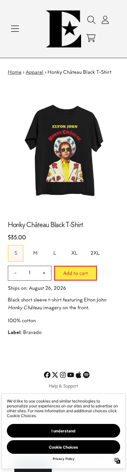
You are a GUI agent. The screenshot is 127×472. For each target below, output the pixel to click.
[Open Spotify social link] (86, 375)
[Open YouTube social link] (71, 375)
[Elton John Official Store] (63, 28)
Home (14, 72)
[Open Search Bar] (90, 19)
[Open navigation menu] (15, 28)
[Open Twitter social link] (55, 375)
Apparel (34, 72)
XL (74, 253)
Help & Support (63, 386)
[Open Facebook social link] (47, 375)
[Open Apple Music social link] (78, 375)
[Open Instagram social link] (63, 375)
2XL (95, 253)
